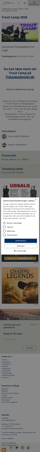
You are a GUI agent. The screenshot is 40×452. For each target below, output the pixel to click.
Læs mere (22, 218)
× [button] (35, 200)
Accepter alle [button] (20, 241)
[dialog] (20, 226)
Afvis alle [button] (21, 246)
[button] (20, 251)
